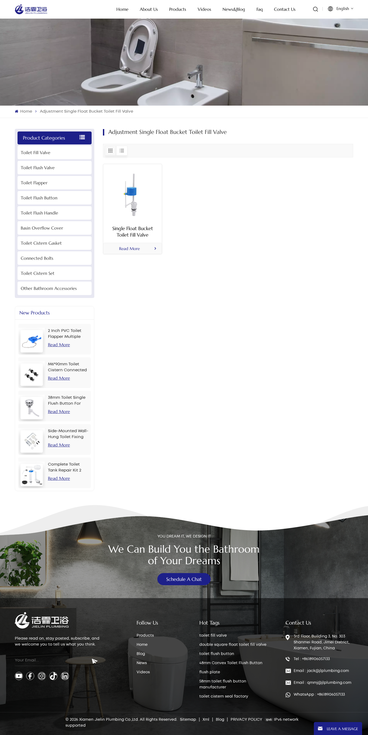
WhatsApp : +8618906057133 (319, 694)
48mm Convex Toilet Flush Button (230, 663)
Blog (141, 654)
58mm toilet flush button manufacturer (222, 684)
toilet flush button (216, 654)
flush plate (209, 672)
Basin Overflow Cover (42, 228)
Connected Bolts (37, 258)
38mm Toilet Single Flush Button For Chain (66, 401)
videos (204, 9)
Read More (59, 344)
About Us (149, 9)
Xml (206, 719)
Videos (143, 672)
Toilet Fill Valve (35, 152)
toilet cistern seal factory (223, 696)
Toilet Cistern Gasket (41, 243)
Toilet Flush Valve (38, 167)
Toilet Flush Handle (39, 213)
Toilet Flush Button (39, 197)
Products (145, 635)
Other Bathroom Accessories (49, 288)
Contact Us (285, 9)
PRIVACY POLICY (246, 719)
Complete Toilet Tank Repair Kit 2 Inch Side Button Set (68, 468)
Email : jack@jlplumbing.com (321, 670)
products (177, 9)
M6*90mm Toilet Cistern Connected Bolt (67, 367)
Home (122, 9)
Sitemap (188, 719)
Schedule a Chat (184, 579)
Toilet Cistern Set (37, 273)
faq (259, 9)
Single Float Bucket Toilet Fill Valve (132, 231)
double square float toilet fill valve (232, 644)
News (142, 663)
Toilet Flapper (34, 182)
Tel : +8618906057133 (312, 659)
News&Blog (234, 9)
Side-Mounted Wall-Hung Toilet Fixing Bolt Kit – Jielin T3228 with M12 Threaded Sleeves (68, 434)
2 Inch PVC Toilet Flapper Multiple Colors (64, 334)
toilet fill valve (213, 635)
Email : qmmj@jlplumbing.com (322, 682)
